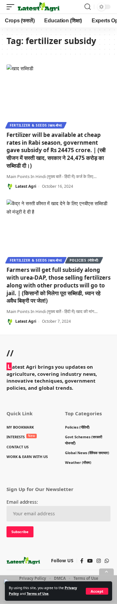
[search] (87, 7)
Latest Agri (25, 186)
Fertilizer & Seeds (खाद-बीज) (36, 125)
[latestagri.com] (38, 7)
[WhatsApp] (106, 561)
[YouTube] (89, 561)
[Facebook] (82, 561)
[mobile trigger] (12, 7)
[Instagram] (98, 561)
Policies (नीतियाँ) (84, 260)
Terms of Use (37, 593)
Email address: (22, 502)
